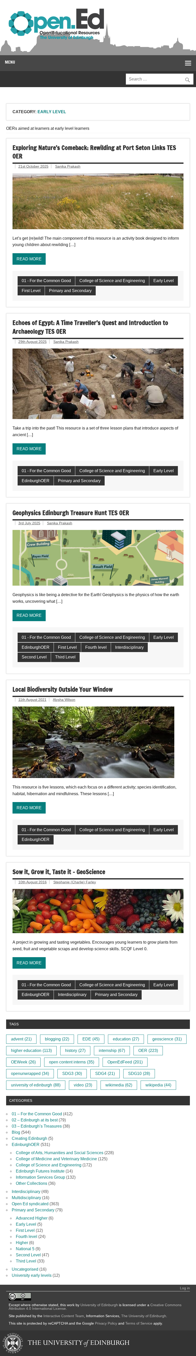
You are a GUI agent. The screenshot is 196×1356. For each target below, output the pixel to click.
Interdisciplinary (129, 647)
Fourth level (96, 647)
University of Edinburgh (99, 1305)
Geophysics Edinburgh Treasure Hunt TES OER (71, 512)
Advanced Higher (31, 1218)
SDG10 (139, 1073)
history (75, 1050)
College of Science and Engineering (112, 281)
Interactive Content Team (63, 1316)
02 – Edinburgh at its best (35, 1120)
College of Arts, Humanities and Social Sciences (59, 1153)
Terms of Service (138, 1323)
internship (112, 1050)
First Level (31, 290)
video (83, 1085)
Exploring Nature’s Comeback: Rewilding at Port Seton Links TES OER (94, 152)
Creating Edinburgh (29, 1138)
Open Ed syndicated (30, 1204)
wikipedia (158, 1085)
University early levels (32, 1275)
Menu (10, 62)
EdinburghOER (36, 481)
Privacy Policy (106, 1323)
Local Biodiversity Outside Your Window (63, 689)
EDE (91, 1039)
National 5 (25, 1249)
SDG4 (105, 1073)
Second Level (34, 657)
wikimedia (118, 1085)
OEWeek (23, 1062)
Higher (22, 1243)
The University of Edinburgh (143, 1316)
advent (21, 1039)
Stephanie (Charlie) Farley (74, 882)
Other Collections (31, 1183)
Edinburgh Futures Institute (40, 1171)
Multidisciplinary (26, 1198)
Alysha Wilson (64, 700)
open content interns (71, 1062)
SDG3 (72, 1073)
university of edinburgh (35, 1085)
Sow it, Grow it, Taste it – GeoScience (59, 871)
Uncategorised (25, 1269)
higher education (31, 1050)
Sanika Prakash (67, 166)
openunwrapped (30, 1073)
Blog (16, 1132)
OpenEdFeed (125, 1062)
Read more (29, 259)
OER (148, 1050)
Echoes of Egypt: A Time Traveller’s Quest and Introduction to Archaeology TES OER (90, 327)
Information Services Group (40, 1177)
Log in (185, 1288)
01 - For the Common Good (46, 281)
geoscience (167, 1039)
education (126, 1039)
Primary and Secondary (70, 290)
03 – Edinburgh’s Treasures (37, 1126)
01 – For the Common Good (37, 1114)
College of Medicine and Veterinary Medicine (56, 1159)
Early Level (163, 281)
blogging (57, 1039)
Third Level (65, 657)
